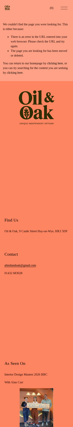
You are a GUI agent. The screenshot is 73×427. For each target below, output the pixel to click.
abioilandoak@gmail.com (20, 265)
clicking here (55, 63)
